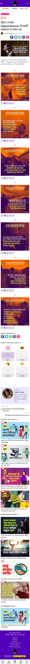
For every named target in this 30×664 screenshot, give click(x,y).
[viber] (21, 635)
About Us (15, 637)
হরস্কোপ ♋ (7, 8)
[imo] (18, 635)
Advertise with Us (15, 643)
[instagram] (9, 635)
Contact (15, 639)
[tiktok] (15, 635)
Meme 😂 (22, 8)
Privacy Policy (15, 645)
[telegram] (24, 635)
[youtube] (12, 635)
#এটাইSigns (15, 8)
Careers (15, 641)
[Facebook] (6, 635)
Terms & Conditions (15, 646)
